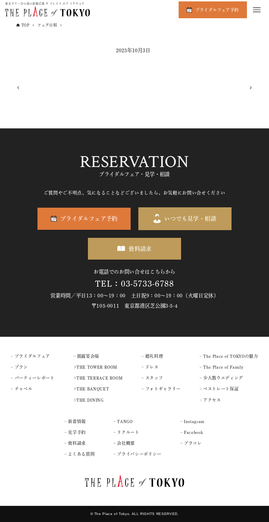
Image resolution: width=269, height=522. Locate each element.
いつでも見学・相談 (190, 218)
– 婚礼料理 (152, 356)
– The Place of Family (221, 367)
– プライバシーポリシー (137, 454)
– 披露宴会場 (86, 356)
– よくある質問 (79, 454)
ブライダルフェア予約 (217, 10)
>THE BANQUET (91, 389)
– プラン (19, 367)
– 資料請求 (75, 443)
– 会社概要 (124, 443)
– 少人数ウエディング (221, 378)
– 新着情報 (75, 421)
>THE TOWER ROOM (96, 367)
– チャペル (21, 389)
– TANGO (122, 421)
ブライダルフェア (32, 356)
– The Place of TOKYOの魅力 (229, 356)
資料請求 (140, 249)
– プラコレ (191, 443)
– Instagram (192, 421)
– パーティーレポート (32, 378)
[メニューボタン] (257, 10)
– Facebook (191, 432)
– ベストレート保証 (219, 389)
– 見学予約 (75, 432)
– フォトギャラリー (161, 389)
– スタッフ (152, 378)
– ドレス (150, 367)
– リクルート (126, 432)
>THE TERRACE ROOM (98, 378)
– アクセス (210, 400)
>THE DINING (89, 400)
